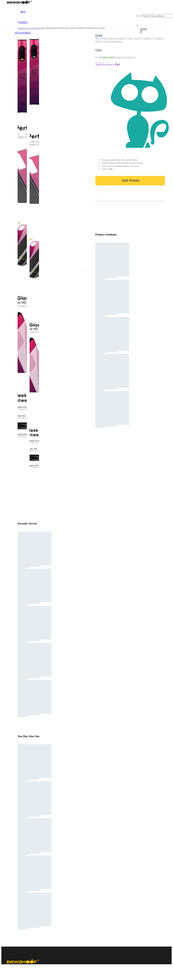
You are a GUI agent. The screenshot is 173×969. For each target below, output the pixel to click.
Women (22, 22)
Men (23, 12)
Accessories (23, 33)
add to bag (130, 180)
